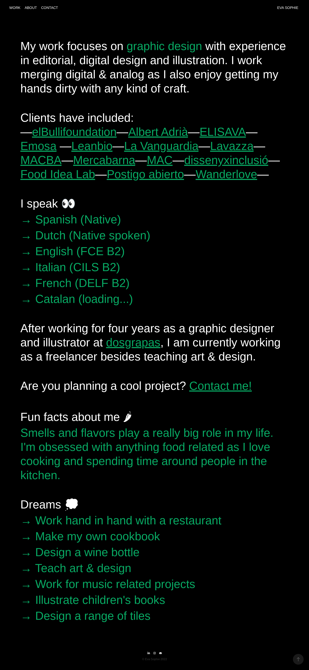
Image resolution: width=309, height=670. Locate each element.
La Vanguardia (161, 145)
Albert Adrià (158, 131)
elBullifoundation (74, 131)
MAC (160, 160)
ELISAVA (223, 131)
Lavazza (232, 145)
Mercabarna (104, 160)
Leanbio (91, 145)
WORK (14, 8)
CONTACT (49, 8)
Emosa (38, 145)
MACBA (41, 160)
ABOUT (31, 8)
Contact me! (220, 385)
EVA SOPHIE (287, 8)
